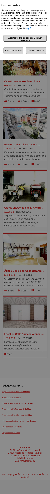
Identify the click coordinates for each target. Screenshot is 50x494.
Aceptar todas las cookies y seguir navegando (25, 39)
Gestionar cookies (36, 50)
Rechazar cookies (13, 50)
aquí (28, 28)
